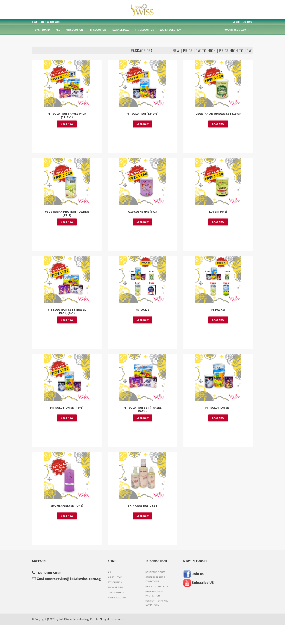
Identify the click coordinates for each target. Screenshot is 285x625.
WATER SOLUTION (170, 29)
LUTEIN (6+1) (218, 211)
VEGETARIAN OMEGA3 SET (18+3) (218, 113)
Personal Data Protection (154, 593)
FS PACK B (142, 309)
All (58, 29)
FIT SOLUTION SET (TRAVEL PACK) (143, 409)
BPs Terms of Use (155, 572)
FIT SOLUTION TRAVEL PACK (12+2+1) (67, 115)
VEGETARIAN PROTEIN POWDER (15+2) (67, 213)
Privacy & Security (156, 586)
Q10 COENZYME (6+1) (142, 211)
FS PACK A (218, 309)
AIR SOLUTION (74, 29)
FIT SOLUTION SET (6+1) (67, 407)
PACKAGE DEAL (120, 29)
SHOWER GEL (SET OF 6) (66, 505)
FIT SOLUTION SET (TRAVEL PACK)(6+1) (67, 311)
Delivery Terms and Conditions (156, 602)
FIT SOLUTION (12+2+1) (142, 113)
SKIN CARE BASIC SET (142, 505)
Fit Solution (97, 29)
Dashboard (42, 29)
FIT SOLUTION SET (218, 407)
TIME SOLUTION (144, 29)
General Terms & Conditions (155, 579)
